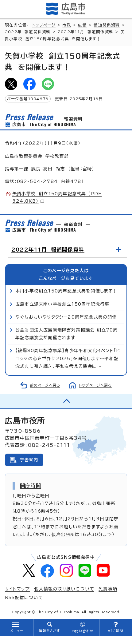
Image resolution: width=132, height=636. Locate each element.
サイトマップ (17, 589)
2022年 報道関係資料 (28, 32)
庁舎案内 (29, 460)
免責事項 (108, 589)
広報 (82, 25)
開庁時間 (30, 485)
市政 (66, 25)
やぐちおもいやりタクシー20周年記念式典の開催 (66, 317)
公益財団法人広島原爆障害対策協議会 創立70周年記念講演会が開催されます (66, 334)
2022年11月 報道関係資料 (86, 32)
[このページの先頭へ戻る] (66, 401)
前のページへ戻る (45, 385)
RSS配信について (24, 597)
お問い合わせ (82, 631)
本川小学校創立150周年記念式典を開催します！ (66, 291)
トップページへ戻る (95, 385)
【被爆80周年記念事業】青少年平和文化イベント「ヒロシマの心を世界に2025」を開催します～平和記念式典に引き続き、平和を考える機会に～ (67, 358)
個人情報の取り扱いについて (64, 589)
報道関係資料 (107, 25)
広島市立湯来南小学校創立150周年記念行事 (62, 304)
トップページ (44, 25)
